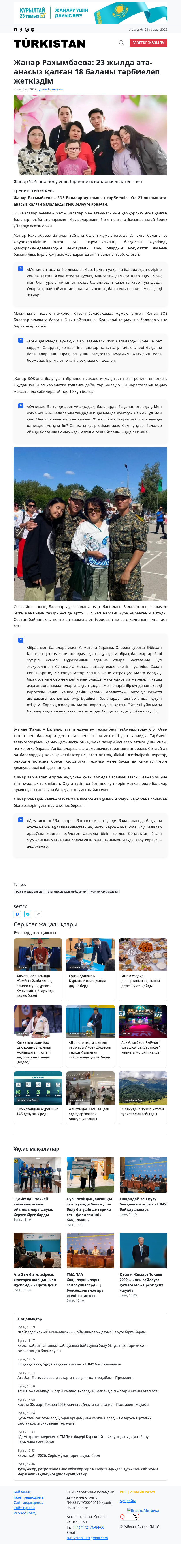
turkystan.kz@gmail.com (87, 1537)
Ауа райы (128, 1500)
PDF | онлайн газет (137, 1492)
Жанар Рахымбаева (104, 891)
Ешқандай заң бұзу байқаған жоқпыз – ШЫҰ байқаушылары (69, 1364)
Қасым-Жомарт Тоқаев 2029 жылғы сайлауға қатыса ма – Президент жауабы (83, 1404)
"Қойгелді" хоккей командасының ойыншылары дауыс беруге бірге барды (81, 1332)
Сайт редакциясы (28, 1502)
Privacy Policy (25, 1513)
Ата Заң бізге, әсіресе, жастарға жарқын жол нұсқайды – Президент (75, 1377)
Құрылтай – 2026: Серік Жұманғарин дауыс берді (59, 1455)
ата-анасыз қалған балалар (67, 891)
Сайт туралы (24, 1507)
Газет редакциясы (29, 1497)
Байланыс (22, 1492)
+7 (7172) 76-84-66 (89, 1527)
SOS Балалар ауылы (29, 891)
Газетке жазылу (148, 42)
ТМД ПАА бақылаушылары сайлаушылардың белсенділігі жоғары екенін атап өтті (87, 1391)
